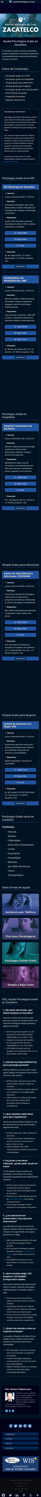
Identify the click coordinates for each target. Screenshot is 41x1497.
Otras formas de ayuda (16, 93)
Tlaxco (11, 870)
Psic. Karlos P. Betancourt (18, 1389)
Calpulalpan (14, 840)
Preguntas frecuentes (15, 96)
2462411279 (22, 770)
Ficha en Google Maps (20, 1489)
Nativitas (12, 862)
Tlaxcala (12, 831)
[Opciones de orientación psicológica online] (20, 953)
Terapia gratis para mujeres (18, 86)
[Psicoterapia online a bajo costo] (20, 977)
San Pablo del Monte (19, 866)
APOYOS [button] (9, 1443)
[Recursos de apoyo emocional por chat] (20, 929)
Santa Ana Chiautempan (21, 844)
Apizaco (12, 836)
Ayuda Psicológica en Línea (20, 1483)
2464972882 (22, 233)
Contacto (20, 1491)
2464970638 (22, 477)
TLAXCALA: (8, 826)
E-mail (21, 245)
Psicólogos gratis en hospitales (19, 79)
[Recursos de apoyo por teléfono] (20, 904)
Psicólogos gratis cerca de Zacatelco (22, 89)
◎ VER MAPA (20, 266)
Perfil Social (22, 339)
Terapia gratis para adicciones (19, 82)
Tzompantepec (16, 875)
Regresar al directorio (15, 100)
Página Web (21, 239)
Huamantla (14, 853)
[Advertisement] (20, 8)
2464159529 (22, 326)
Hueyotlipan (14, 857)
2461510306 (22, 622)
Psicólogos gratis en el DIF (17, 75)
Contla (11, 849)
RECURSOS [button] (9, 1448)
